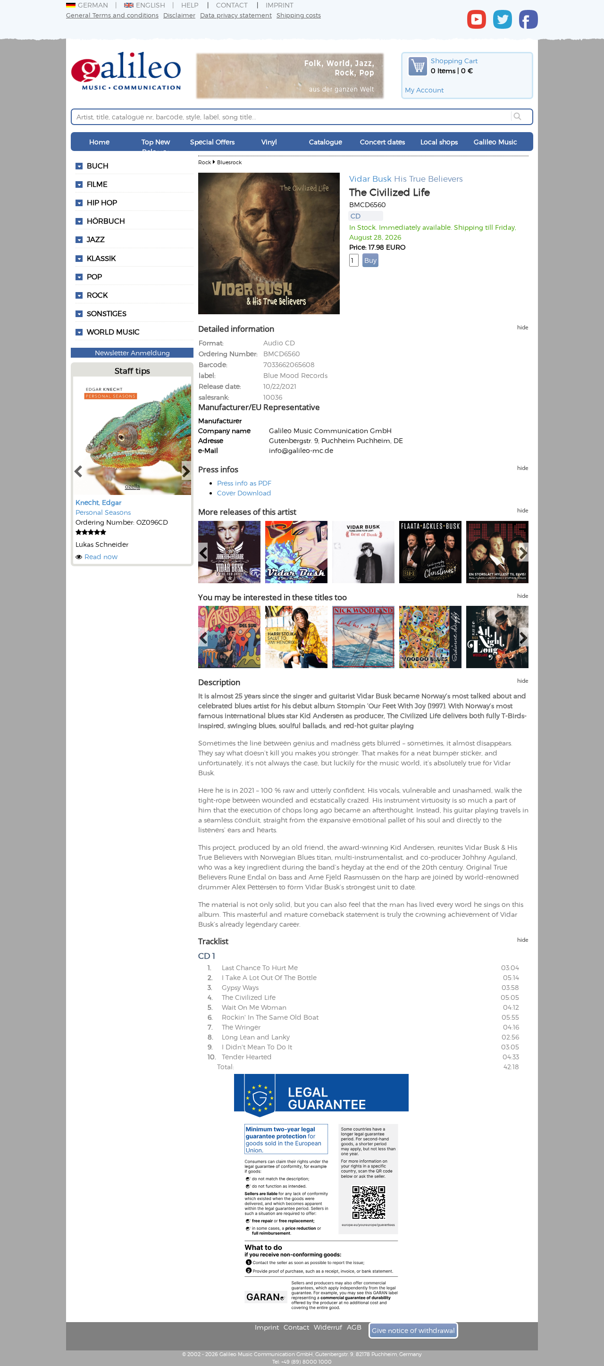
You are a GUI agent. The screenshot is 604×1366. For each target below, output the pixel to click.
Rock (97, 295)
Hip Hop (102, 202)
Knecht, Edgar (98, 502)
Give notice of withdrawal (413, 1330)
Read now (100, 557)
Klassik (101, 258)
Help (189, 5)
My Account (424, 90)
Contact (232, 5)
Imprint (280, 5)
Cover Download (244, 493)
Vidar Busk (370, 178)
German (93, 5)
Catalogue (325, 142)
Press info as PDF (244, 483)
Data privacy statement (236, 14)
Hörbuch (106, 221)
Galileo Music (495, 142)
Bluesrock (229, 162)
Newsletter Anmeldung (132, 353)
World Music (113, 331)
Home (99, 142)
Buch (98, 165)
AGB (354, 1327)
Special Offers (212, 142)
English (150, 5)
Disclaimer (179, 14)
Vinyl (269, 142)
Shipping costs (299, 14)
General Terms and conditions (112, 14)
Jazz (96, 239)
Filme (97, 184)
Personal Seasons (103, 512)
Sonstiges (106, 313)
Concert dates (382, 142)
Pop (94, 276)
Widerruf (328, 1327)
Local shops (439, 142)
